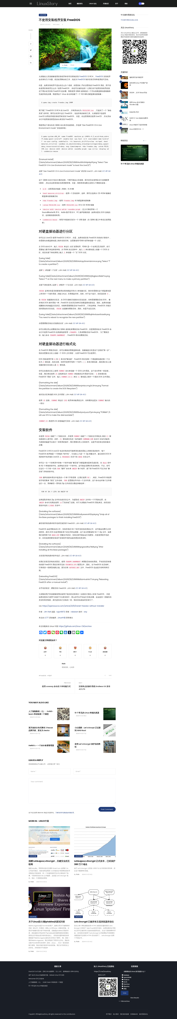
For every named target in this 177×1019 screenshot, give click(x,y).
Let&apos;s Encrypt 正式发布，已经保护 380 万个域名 (94, 863)
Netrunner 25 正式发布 (36, 979)
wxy (85, 612)
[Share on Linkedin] (31, 62)
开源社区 (106, 4)
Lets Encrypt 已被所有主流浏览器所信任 (94, 921)
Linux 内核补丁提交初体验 (138, 125)
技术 (50, 676)
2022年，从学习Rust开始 (138, 92)
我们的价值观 (124, 1014)
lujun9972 (61, 612)
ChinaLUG (134, 1014)
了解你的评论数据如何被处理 (64, 813)
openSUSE (127, 977)
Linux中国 (43, 15)
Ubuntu (126, 986)
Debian (126, 975)
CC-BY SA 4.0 (72, 270)
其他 (125, 989)
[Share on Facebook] (31, 44)
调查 (126, 4)
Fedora (126, 980)
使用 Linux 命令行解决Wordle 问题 (137, 103)
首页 (70, 4)
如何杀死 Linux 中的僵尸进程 (138, 84)
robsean (74, 612)
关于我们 (109, 1014)
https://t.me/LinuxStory (102, 971)
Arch (125, 982)
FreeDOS (83, 76)
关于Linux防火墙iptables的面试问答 (47, 921)
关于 (116, 4)
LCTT (47, 617)
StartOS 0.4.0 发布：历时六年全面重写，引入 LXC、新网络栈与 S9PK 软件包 (54, 971)
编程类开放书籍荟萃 (136, 77)
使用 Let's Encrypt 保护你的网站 (87, 745)
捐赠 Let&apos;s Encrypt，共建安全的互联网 (49, 863)
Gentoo (127, 984)
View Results (134, 998)
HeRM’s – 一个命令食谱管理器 (41, 745)
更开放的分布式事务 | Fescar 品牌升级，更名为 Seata (41, 729)
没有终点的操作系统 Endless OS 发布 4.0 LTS (94, 687)
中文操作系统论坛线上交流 (129, 20)
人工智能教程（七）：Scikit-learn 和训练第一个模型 (41, 712)
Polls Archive (125, 1001)
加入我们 (116, 1014)
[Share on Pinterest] (31, 56)
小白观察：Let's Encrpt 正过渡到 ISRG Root (88, 729)
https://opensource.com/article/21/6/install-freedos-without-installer (73, 606)
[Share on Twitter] (31, 50)
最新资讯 (80, 4)
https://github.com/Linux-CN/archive (75, 626)
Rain (65, 65)
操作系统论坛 (143, 1014)
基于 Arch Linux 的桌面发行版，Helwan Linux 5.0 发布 (46, 975)
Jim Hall (47, 612)
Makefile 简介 (134, 112)
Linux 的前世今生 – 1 (136, 129)
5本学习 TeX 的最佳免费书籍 (138, 119)
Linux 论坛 (92, 4)
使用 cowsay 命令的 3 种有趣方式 (56, 686)
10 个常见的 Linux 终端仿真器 (87, 712)
